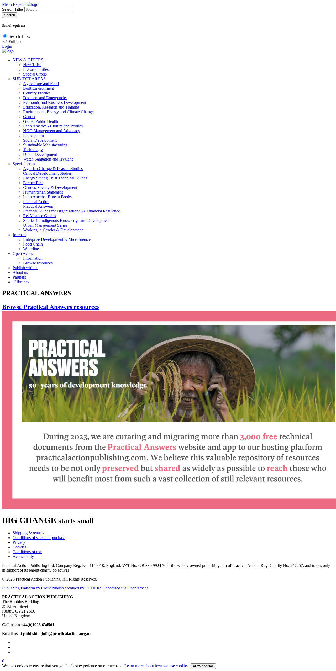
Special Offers (35, 74)
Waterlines (31, 249)
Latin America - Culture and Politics (53, 126)
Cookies (19, 547)
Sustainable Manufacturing (45, 145)
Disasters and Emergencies (45, 97)
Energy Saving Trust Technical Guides (55, 178)
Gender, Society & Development (50, 187)
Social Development (40, 140)
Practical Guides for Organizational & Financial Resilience (71, 211)
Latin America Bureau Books (47, 197)
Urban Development (40, 154)
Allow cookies (203, 666)
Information (33, 258)
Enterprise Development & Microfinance (57, 239)
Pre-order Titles (36, 69)
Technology (33, 149)
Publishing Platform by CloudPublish (33, 588)
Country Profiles (36, 93)
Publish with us (25, 267)
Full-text (16, 41)
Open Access (23, 253)
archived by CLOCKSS (85, 588)
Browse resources (37, 263)
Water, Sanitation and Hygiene (48, 159)
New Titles (32, 64)
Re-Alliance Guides (39, 216)
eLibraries (21, 282)
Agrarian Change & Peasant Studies (53, 168)
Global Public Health (40, 121)
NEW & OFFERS (28, 60)
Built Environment (38, 88)
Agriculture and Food (41, 83)
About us (20, 272)
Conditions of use (27, 552)
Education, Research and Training (51, 107)
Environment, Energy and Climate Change (58, 112)
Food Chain (33, 244)
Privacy (19, 542)
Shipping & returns (28, 533)
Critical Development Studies (47, 173)
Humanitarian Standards (43, 192)
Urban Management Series (45, 225)
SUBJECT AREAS (29, 79)
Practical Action (36, 201)
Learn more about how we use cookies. (157, 666)
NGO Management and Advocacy (51, 131)
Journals (19, 234)
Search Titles (12, 9)
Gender (29, 116)
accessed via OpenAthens (127, 588)
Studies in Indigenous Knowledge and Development (66, 220)
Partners (19, 277)
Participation (33, 135)
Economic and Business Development (54, 102)
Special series (24, 164)
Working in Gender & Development (53, 230)
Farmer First (33, 182)
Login (7, 46)
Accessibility (23, 556)
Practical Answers (38, 206)
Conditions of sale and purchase (39, 537)
